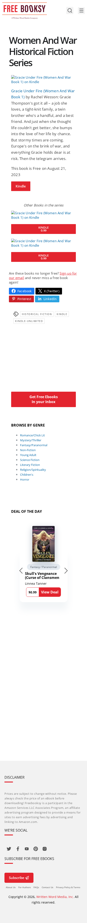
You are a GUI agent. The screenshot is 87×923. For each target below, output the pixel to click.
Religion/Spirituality (33, 470)
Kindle (21, 186)
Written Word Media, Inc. (55, 897)
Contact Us (47, 887)
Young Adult (28, 455)
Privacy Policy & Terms (68, 887)
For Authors (24, 887)
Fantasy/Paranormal (33, 445)
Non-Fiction (28, 450)
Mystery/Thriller (30, 440)
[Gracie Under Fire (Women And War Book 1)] (43, 79)
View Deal (49, 592)
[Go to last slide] (21, 570)
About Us (11, 887)
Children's (26, 475)
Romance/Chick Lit (32, 435)
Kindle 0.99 (43, 228)
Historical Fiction (37, 314)
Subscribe (16, 877)
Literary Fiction (30, 465)
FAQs (36, 887)
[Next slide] (66, 570)
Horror (24, 479)
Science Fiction (29, 460)
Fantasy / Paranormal (43, 567)
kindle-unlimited (29, 321)
